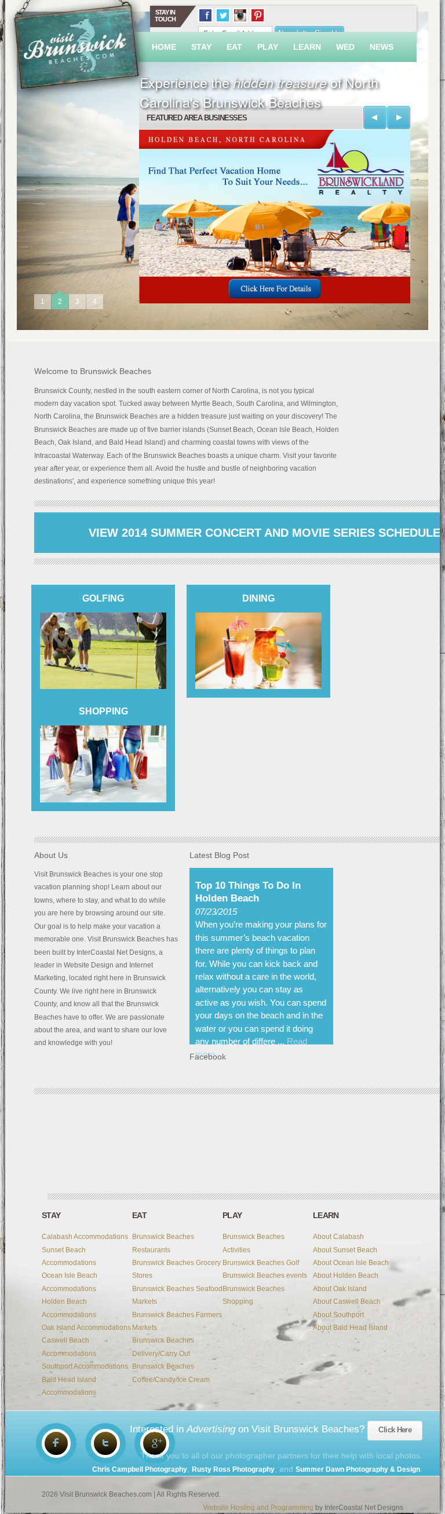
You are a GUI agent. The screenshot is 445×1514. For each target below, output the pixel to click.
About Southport (338, 1315)
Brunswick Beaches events (264, 1275)
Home (164, 47)
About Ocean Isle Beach (351, 1263)
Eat (234, 47)
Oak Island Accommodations (86, 1328)
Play (267, 47)
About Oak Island (340, 1289)
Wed (345, 47)
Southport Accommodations (85, 1366)
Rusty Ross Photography (233, 1469)
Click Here (394, 1429)
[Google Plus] (154, 1443)
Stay (201, 47)
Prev (374, 117)
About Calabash (338, 1237)
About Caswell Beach (347, 1301)
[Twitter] (105, 1443)
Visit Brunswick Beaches (77, 50)
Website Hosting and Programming (258, 1508)
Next (398, 117)
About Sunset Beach (345, 1250)
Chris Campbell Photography (139, 1469)
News (381, 47)
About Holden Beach (345, 1275)
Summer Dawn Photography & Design (358, 1469)
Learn (307, 47)
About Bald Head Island (350, 1328)
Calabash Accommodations (85, 1237)
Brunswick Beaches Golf (260, 1263)
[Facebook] (56, 1443)
